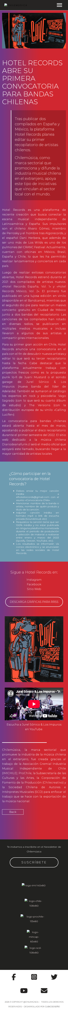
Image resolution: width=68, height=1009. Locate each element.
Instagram (34, 579)
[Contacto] (44, 989)
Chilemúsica (11, 749)
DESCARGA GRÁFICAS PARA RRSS (34, 601)
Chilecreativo (53, 782)
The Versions (39, 405)
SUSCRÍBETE (34, 862)
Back (12, 812)
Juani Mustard (35, 377)
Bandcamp (36, 300)
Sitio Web (34, 589)
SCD (39, 792)
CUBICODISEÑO (52, 1006)
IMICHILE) (10, 773)
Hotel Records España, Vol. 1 (26, 286)
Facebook (34, 584)
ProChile (25, 773)
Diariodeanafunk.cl (16, 444)
